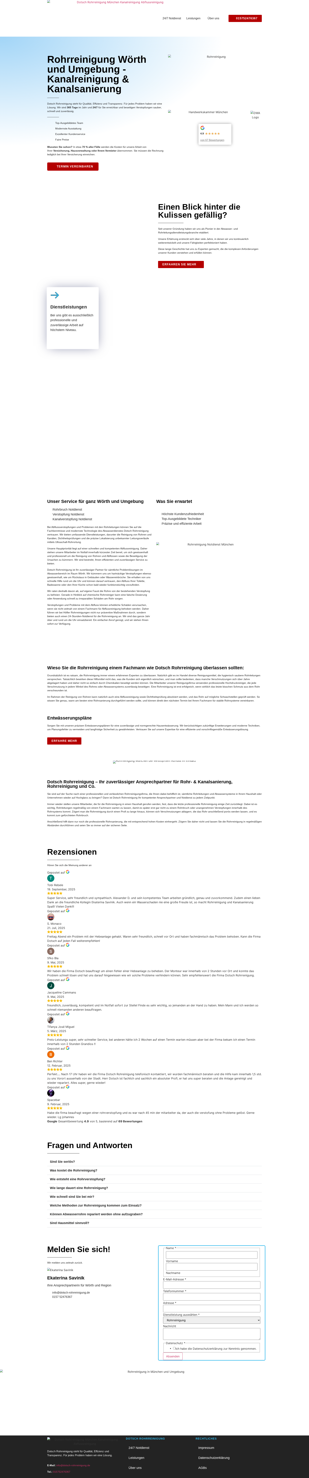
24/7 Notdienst (172, 18)
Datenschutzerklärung (214, 1458)
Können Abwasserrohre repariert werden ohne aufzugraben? (96, 1214)
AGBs (202, 1468)
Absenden (173, 1356)
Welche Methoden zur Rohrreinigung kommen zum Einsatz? (96, 1205)
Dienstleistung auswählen (181, 1314)
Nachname (173, 1272)
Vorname (172, 1261)
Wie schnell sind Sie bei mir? (72, 1196)
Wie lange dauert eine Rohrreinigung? (79, 1188)
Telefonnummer (174, 1291)
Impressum (206, 1448)
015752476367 (61, 1471)
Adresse (169, 1302)
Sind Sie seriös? (62, 1161)
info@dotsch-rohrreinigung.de (73, 1465)
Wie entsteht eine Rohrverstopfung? (77, 1179)
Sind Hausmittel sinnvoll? (69, 1223)
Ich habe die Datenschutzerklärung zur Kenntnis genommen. (215, 1348)
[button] (194, 18)
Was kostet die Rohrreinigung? (73, 1170)
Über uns (213, 18)
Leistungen (193, 18)
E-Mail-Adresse (174, 1279)
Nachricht (169, 1326)
